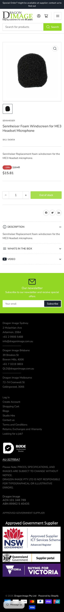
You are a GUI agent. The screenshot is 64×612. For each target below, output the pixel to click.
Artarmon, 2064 (12, 332)
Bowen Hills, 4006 (13, 359)
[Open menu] (57, 16)
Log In (6, 397)
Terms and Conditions (15, 424)
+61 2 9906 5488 (13, 337)
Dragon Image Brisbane (16, 350)
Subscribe (52, 303)
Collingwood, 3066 (13, 386)
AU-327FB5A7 (11, 459)
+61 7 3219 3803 (13, 364)
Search (55, 27)
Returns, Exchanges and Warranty (22, 429)
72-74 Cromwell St (14, 382)
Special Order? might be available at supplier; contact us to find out (32, 4)
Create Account (11, 402)
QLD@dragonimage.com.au (18, 368)
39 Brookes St (11, 355)
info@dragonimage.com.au (18, 341)
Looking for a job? (13, 433)
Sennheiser (9, 120)
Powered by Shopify (48, 595)
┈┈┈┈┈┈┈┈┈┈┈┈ (12, 346)
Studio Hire (9, 415)
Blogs (6, 411)
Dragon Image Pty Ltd (25, 595)
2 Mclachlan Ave (12, 327)
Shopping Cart (11, 406)
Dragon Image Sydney (15, 323)
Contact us (9, 420)
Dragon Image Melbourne (17, 377)
